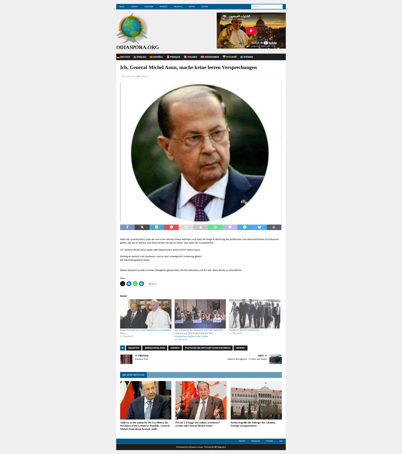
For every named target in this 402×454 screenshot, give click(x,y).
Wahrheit (240, 348)
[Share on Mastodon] (230, 227)
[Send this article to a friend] (186, 227)
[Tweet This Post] (142, 227)
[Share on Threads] (274, 227)
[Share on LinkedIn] (156, 227)
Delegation (133, 348)
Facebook (178, 6)
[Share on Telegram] (244, 227)
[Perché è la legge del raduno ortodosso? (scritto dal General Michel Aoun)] (201, 400)
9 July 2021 (130, 76)
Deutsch (125, 57)
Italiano (192, 57)
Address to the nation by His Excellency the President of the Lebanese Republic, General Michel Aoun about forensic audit (144, 425)
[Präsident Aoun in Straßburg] (254, 314)
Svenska (248, 57)
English (141, 57)
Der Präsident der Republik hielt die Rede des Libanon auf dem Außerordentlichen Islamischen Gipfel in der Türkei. (199, 333)
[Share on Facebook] (127, 227)
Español (158, 57)
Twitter (191, 6)
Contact (134, 6)
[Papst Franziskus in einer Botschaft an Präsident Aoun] (145, 314)
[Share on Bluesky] (259, 227)
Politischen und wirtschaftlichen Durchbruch (207, 348)
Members (164, 6)
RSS (281, 441)
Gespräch (175, 348)
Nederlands (212, 57)
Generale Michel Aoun (155, 348)
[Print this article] (200, 227)
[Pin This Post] (171, 227)
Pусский (231, 57)
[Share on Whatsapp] (215, 227)
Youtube (269, 441)
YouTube (204, 6)
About (122, 6)
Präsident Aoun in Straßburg (244, 330)
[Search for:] (267, 6)
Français (175, 57)
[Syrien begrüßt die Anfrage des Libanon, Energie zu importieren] (256, 400)
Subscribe (148, 6)
